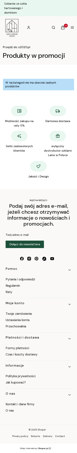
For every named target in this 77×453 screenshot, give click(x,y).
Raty (9, 292)
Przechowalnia (16, 326)
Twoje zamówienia (19, 314)
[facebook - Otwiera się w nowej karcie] (22, 258)
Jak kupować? (16, 382)
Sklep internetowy (34, 448)
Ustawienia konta (18, 320)
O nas (10, 410)
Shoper (42, 429)
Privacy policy (20, 436)
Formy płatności (17, 348)
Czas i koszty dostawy (21, 354)
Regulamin (13, 286)
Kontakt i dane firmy (20, 404)
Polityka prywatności (21, 376)
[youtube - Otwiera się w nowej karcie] (52, 258)
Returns (35, 436)
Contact (60, 436)
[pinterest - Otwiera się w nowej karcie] (36, 258)
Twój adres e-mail (17, 235)
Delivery (47, 436)
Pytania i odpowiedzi (20, 279)
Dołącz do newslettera (25, 244)
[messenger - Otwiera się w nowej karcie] (44, 258)
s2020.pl (16, 47)
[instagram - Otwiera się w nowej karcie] (29, 258)
